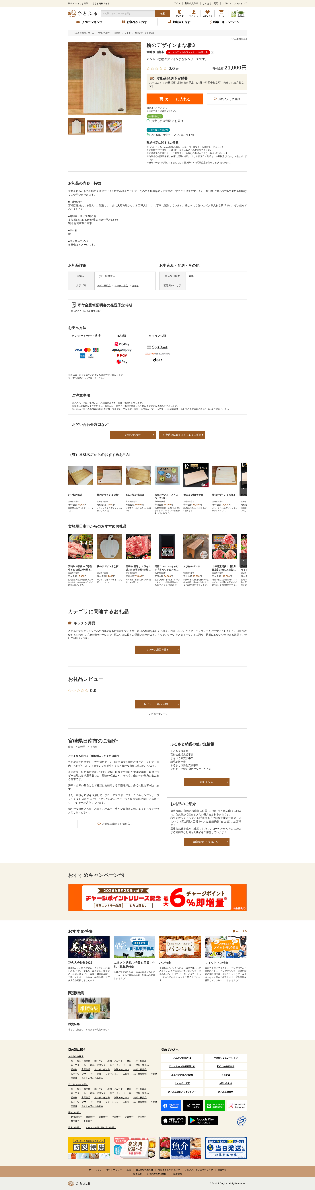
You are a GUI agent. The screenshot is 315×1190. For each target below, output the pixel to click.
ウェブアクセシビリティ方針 (198, 1169)
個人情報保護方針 (144, 1169)
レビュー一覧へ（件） (157, 704)
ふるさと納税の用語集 (182, 1075)
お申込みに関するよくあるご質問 (182, 434)
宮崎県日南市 (155, 52)
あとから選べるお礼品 (92, 1078)
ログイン (175, 3)
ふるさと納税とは (182, 1058)
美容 (99, 1074)
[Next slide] (243, 488)
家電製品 (85, 1069)
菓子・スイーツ (117, 1065)
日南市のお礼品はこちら (207, 841)
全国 (70, 746)
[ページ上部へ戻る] (302, 1166)
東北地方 (90, 1117)
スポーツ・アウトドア (82, 1074)
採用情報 (177, 1174)
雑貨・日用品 (104, 285)
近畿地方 (129, 1117)
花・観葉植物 (140, 1074)
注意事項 (153, 111)
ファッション (111, 1074)
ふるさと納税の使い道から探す (101, 1127)
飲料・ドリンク (98, 1065)
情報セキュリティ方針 (169, 1169)
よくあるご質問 (210, 3)
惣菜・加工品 (142, 1065)
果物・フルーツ (115, 1060)
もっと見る (241, 931)
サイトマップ (95, 1169)
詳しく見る (206, 781)
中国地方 (142, 1117)
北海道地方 (76, 1117)
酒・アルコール (78, 1065)
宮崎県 (82, 746)
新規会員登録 (191, 3)
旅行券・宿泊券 (102, 1069)
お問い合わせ (133, 434)
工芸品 (126, 1074)
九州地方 (88, 1121)
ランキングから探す (78, 1084)
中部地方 (116, 1117)
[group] (104, 78)
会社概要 (137, 1174)
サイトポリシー (114, 1169)
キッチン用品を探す (157, 649)
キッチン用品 (121, 285)
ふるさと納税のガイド (180, 13)
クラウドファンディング (235, 3)
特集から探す (74, 1127)
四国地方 (75, 1121)
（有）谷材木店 (106, 276)
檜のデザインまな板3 (171, 45)
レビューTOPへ (158, 713)
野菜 (129, 1060)
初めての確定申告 (225, 1066)
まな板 (135, 285)
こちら (102, 378)
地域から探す (74, 1112)
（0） (178, 69)
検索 (162, 13)
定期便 (74, 1078)
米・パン (98, 1060)
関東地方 (103, 1117)
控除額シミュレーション (226, 1058)
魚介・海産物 (83, 1060)
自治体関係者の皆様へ (157, 1174)
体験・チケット (121, 1069)
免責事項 (222, 1169)
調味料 (74, 1069)
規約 (129, 1169)
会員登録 (225, 1075)
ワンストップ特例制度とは (182, 1066)
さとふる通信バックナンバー (182, 1092)
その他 (154, 1074)
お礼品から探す (75, 1056)
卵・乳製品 (140, 1060)
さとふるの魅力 (225, 1092)
